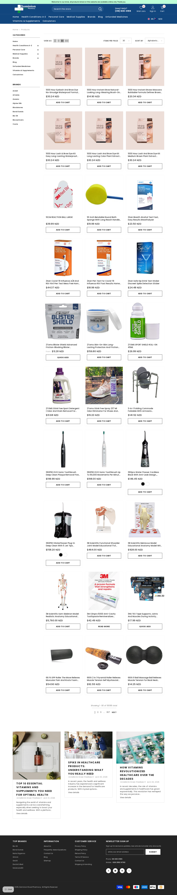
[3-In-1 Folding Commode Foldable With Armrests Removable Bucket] (145, 385)
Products (25, 29)
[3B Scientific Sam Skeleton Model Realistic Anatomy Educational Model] (63, 591)
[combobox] (74, 9)
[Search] (78, 9)
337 (108, 712)
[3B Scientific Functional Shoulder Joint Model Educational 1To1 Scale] (104, 520)
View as (47, 40)
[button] (26, 50)
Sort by (139, 40)
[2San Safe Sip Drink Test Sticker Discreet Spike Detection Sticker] (145, 258)
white (147, 484)
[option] (88, 2)
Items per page (110, 40)
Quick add (63, 357)
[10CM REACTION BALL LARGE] (63, 194)
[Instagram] (115, 870)
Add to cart (63, 102)
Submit (153, 852)
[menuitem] (26, 41)
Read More (104, 626)
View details (21, 813)
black (143, 484)
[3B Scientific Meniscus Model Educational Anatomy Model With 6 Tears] (145, 520)
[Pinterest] (122, 870)
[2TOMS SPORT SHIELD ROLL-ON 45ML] (145, 322)
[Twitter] (129, 870)
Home (15, 29)
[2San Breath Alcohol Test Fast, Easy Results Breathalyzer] (145, 194)
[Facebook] (108, 870)
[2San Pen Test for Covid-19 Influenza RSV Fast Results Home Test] (104, 258)
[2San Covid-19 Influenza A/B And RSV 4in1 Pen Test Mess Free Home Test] (63, 258)
